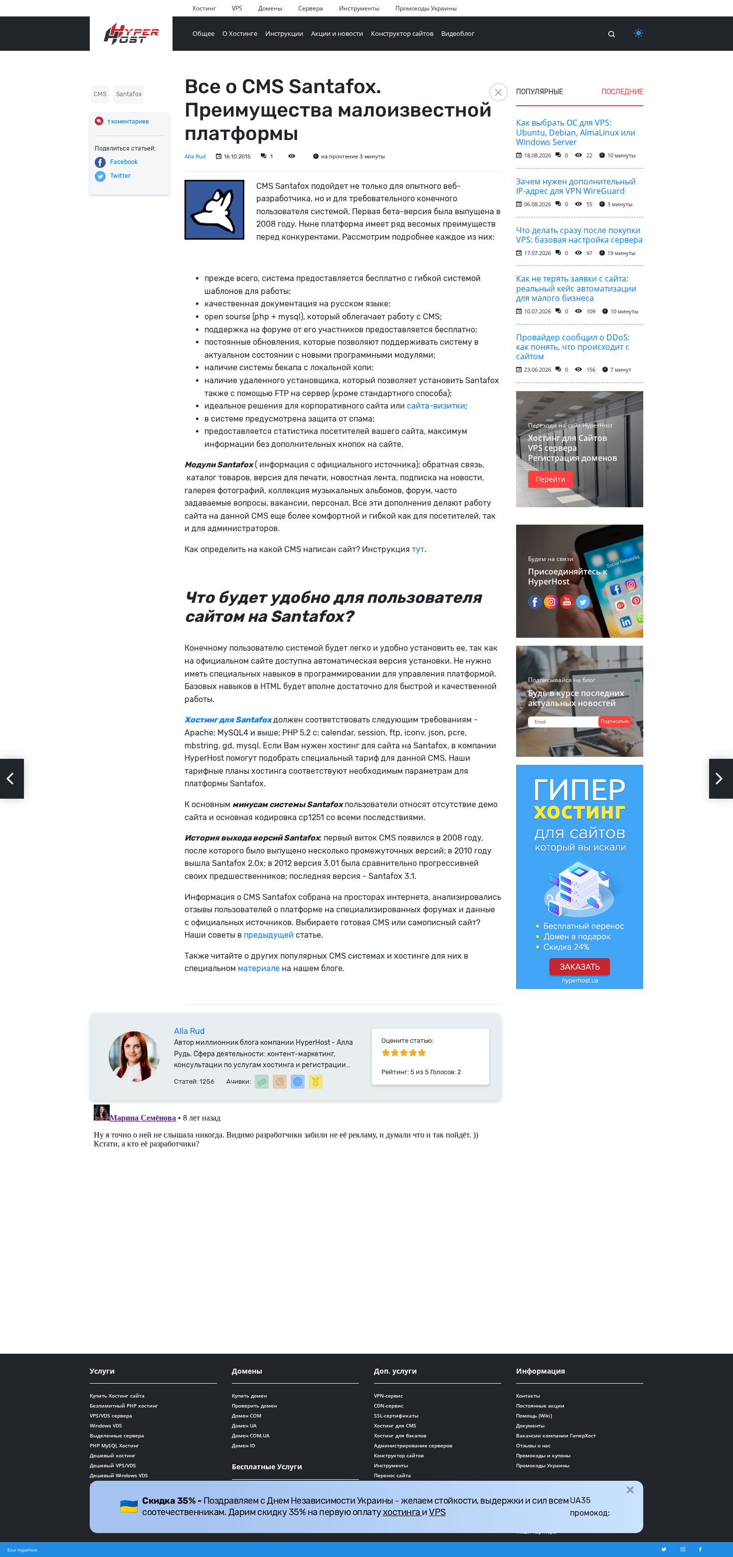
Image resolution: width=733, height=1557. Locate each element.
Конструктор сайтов (402, 33)
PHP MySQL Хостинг (114, 1445)
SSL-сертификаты (396, 1415)
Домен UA (244, 1425)
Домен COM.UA (251, 1435)
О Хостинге (239, 33)
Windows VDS (106, 1425)
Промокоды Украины (426, 8)
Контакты (528, 1395)
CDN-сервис (388, 1405)
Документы (530, 1425)
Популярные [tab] (539, 92)
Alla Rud (195, 156)
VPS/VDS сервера (111, 1415)
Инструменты (359, 8)
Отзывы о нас (533, 1445)
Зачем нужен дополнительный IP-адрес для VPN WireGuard (576, 186)
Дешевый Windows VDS (119, 1475)
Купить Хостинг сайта (117, 1395)
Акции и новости (337, 33)
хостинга (402, 1512)
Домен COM (246, 1415)
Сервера (310, 8)
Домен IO (243, 1445)
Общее (203, 33)
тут (418, 549)
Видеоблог (458, 33)
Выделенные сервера (117, 1435)
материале (259, 968)
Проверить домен (254, 1405)
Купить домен (249, 1395)
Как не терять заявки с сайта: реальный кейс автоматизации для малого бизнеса (576, 288)
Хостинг (204, 8)
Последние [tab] (622, 92)
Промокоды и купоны (543, 1455)
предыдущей (269, 935)
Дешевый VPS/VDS (113, 1465)
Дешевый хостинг (113, 1455)
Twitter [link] (120, 175)
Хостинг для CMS (395, 1425)
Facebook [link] (124, 161)
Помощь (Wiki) (534, 1415)
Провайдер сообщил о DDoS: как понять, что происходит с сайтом (573, 347)
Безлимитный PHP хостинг (124, 1405)
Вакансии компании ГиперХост (556, 1435)
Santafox (129, 94)
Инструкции (284, 33)
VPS (237, 8)
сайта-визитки (436, 406)
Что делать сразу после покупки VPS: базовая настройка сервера (579, 235)
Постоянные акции (540, 1405)
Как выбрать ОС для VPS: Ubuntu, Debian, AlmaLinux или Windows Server (575, 132)
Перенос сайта (392, 1475)
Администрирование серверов (413, 1445)
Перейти (550, 479)
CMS (100, 94)
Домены (270, 8)
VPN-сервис (388, 1395)
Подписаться (615, 721)
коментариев (128, 122)
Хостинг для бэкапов (400, 1435)
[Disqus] (295, 1225)
